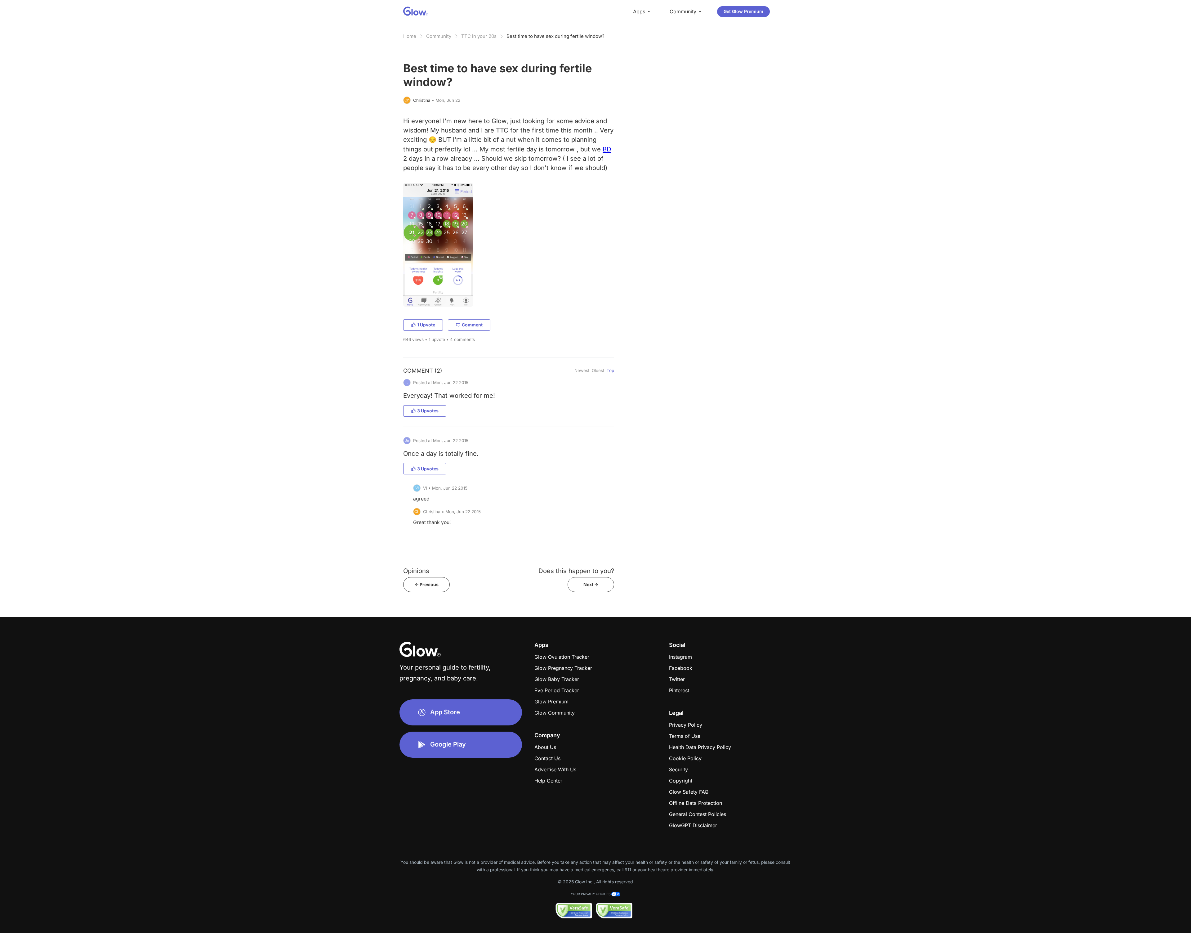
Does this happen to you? (576, 571)
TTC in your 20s (479, 36)
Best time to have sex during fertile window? (555, 36)
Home (409, 36)
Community (438, 36)
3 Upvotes (428, 410)
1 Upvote (426, 324)
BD (607, 149)
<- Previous (427, 584)
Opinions (416, 571)
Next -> (590, 584)
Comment (472, 324)
